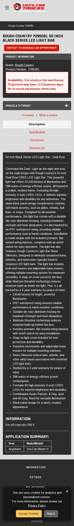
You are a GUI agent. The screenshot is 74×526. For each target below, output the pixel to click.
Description (37, 124)
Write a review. (48, 115)
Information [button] (36, 467)
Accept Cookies (29, 513)
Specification (37, 132)
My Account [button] (36, 487)
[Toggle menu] (7, 7)
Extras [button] (36, 477)
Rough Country (24, 65)
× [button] (67, 491)
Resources (37, 140)
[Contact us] (65, 7)
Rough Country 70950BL (21, 25)
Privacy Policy (36, 505)
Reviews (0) (37, 148)
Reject (51, 513)
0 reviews (28, 115)
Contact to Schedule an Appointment (31, 48)
